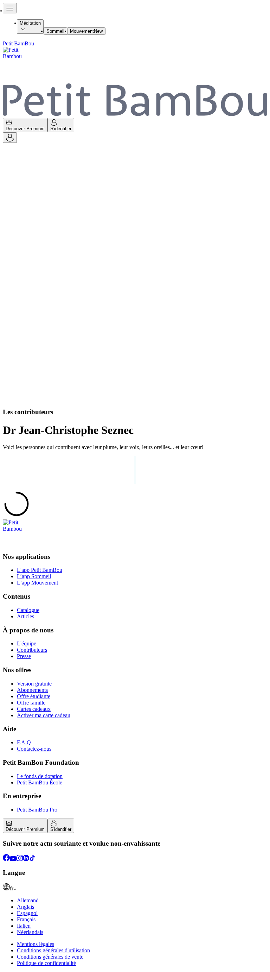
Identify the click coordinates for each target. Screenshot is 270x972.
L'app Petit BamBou (39, 570)
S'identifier (60, 128)
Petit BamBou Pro (37, 810)
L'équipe (26, 643)
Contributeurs (32, 650)
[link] (135, 887)
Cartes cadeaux (34, 709)
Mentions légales (35, 944)
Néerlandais (30, 932)
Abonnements (32, 690)
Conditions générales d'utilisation (53, 950)
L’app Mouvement (37, 583)
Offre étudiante (33, 696)
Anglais (25, 907)
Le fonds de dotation (40, 776)
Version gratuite (34, 684)
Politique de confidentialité (46, 963)
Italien (24, 926)
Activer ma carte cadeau (43, 715)
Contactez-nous (34, 749)
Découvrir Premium (25, 128)
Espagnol (27, 913)
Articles (25, 616)
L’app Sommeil (34, 576)
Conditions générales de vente (50, 957)
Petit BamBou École (39, 782)
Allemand (28, 900)
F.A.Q (24, 742)
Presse (24, 656)
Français (26, 919)
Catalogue (28, 610)
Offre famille (31, 703)
